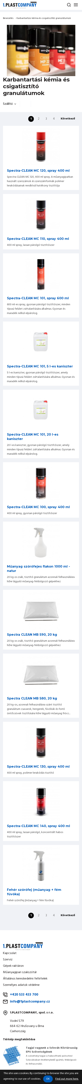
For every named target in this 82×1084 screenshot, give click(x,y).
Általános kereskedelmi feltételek (25, 978)
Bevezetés (8, 18)
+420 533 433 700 (24, 994)
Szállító (8, 104)
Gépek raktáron (13, 966)
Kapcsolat (10, 953)
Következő (68, 118)
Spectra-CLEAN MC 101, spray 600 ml (38, 298)
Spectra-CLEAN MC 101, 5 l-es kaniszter (40, 366)
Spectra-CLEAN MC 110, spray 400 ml (38, 239)
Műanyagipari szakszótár (20, 972)
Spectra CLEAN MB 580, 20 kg (32, 698)
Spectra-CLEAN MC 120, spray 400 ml (38, 170)
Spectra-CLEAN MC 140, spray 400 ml (38, 826)
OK (48, 1079)
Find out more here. (67, 1079)
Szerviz (8, 959)
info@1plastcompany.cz (30, 1001)
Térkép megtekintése (19, 1039)
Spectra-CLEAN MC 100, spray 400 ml (38, 507)
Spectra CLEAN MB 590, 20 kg (32, 634)
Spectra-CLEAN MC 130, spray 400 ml (38, 766)
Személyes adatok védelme (21, 985)
